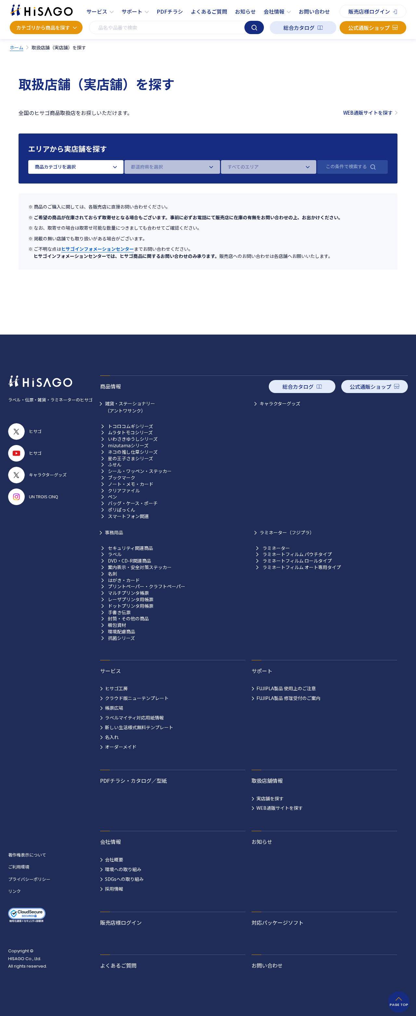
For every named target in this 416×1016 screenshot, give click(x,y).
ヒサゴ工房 (116, 688)
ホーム (16, 47)
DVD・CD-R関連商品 (129, 561)
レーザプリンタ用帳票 (130, 599)
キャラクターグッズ (280, 403)
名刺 (112, 574)
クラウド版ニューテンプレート (137, 698)
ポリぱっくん (121, 510)
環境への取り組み (123, 869)
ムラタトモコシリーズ (130, 432)
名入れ (112, 737)
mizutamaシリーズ (128, 445)
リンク (14, 891)
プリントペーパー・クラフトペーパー (146, 586)
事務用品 (114, 532)
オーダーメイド (120, 746)
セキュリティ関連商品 (130, 548)
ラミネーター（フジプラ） (287, 532)
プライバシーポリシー (29, 879)
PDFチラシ (170, 11)
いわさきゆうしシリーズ (133, 439)
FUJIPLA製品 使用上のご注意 (286, 688)
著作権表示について (27, 855)
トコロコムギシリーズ (130, 426)
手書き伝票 (119, 612)
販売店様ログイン (369, 11)
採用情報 (114, 888)
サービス (96, 11)
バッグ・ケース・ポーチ (133, 503)
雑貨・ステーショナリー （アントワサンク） (130, 407)
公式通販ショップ (369, 28)
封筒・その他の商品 (128, 618)
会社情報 (274, 11)
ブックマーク (121, 477)
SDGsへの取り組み (124, 879)
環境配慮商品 (121, 631)
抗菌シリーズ (121, 638)
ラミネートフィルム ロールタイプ (297, 561)
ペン (112, 497)
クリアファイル (124, 490)
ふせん (115, 464)
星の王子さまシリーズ (130, 458)
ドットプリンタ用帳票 (130, 606)
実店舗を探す (270, 798)
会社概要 (114, 859)
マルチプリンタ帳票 (128, 593)
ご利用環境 (18, 867)
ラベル (115, 554)
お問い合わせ (314, 11)
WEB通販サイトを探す (368, 112)
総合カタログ (299, 28)
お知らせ (245, 11)
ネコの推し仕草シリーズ (133, 452)
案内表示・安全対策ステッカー (140, 567)
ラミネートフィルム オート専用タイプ (302, 567)
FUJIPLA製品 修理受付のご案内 (288, 698)
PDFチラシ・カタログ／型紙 (133, 780)
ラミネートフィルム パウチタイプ (297, 554)
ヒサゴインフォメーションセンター (97, 249)
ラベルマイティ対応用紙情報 (134, 717)
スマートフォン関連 (128, 516)
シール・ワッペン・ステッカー (140, 471)
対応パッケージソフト (278, 922)
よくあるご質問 (209, 11)
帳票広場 (114, 708)
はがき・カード (124, 580)
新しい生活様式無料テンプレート (139, 727)
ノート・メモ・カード (130, 484)
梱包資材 (117, 625)
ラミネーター (276, 548)
